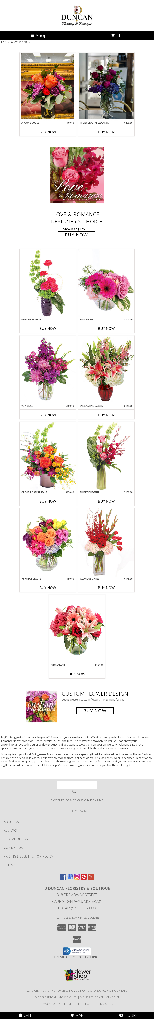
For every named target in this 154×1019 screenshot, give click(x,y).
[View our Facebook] (63, 878)
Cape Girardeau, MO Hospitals (104, 990)
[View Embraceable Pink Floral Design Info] (77, 629)
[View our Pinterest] (84, 878)
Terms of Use (105, 1003)
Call (27, 1015)
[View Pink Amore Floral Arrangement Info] (106, 283)
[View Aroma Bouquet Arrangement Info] (48, 87)
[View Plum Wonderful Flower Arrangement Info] (106, 456)
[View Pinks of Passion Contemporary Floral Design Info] (48, 283)
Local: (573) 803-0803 (77, 908)
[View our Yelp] (91, 878)
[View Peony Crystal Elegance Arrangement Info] (106, 87)
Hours (130, 1015)
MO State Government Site (100, 997)
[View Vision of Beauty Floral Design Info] (48, 542)
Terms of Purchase (78, 1003)
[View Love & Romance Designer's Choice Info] (77, 175)
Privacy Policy (50, 1003)
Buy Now (47, 131)
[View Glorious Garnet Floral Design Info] (106, 542)
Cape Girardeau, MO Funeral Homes (53, 990)
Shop (41, 35)
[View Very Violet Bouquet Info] (48, 370)
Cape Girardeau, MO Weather (55, 997)
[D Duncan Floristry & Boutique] (77, 25)
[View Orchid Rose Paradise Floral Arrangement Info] (48, 456)
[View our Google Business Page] (70, 878)
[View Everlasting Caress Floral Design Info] (106, 370)
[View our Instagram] (77, 878)
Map (78, 1015)
